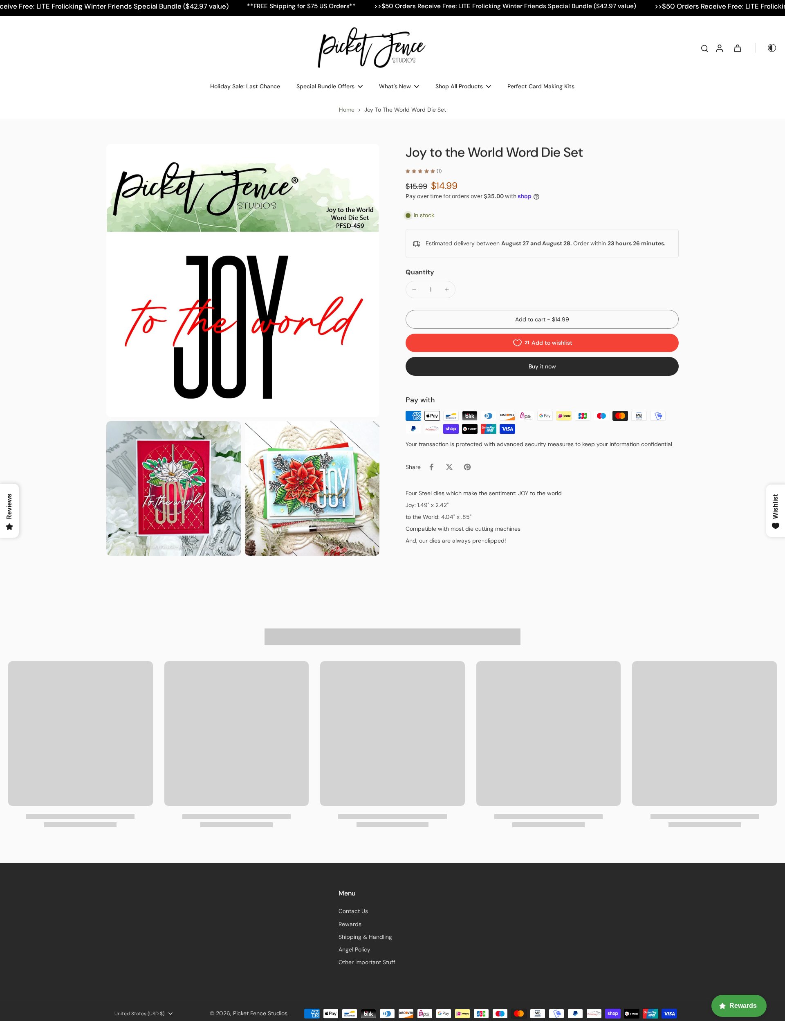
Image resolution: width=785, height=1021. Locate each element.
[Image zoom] (242, 280)
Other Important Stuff (367, 962)
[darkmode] (766, 48)
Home (346, 109)
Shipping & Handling (365, 936)
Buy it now (542, 366)
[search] (704, 48)
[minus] (414, 289)
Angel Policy (354, 949)
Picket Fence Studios (260, 1013)
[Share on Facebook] (431, 467)
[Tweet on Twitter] (449, 467)
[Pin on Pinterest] (467, 467)
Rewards (350, 924)
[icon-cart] (737, 48)
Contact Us (353, 911)
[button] (542, 319)
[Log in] (719, 48)
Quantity (420, 272)
